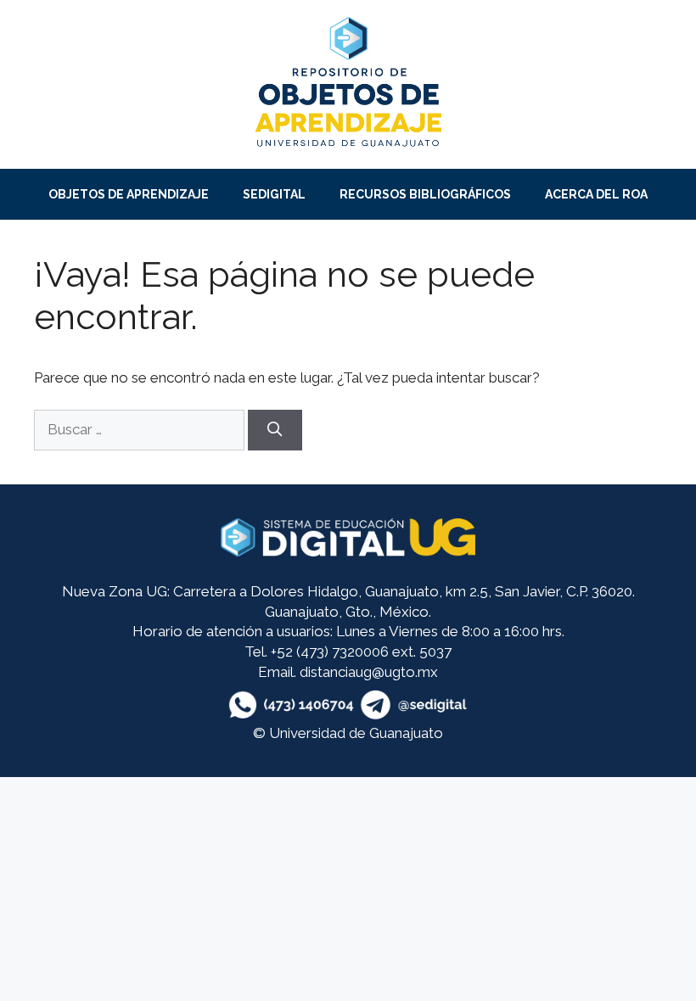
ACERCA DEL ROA (596, 194)
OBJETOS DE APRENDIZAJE (128, 194)
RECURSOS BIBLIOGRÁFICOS (425, 194)
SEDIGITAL (274, 194)
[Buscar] (275, 430)
